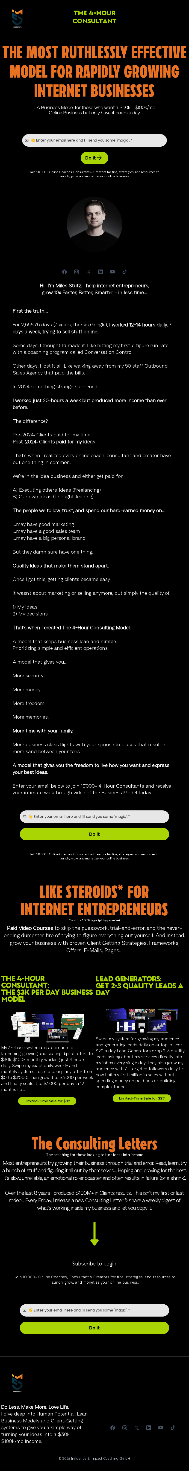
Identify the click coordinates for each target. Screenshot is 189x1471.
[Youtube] (112, 272)
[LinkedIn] (100, 272)
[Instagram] (77, 272)
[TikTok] (124, 272)
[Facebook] (65, 272)
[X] (88, 272)
